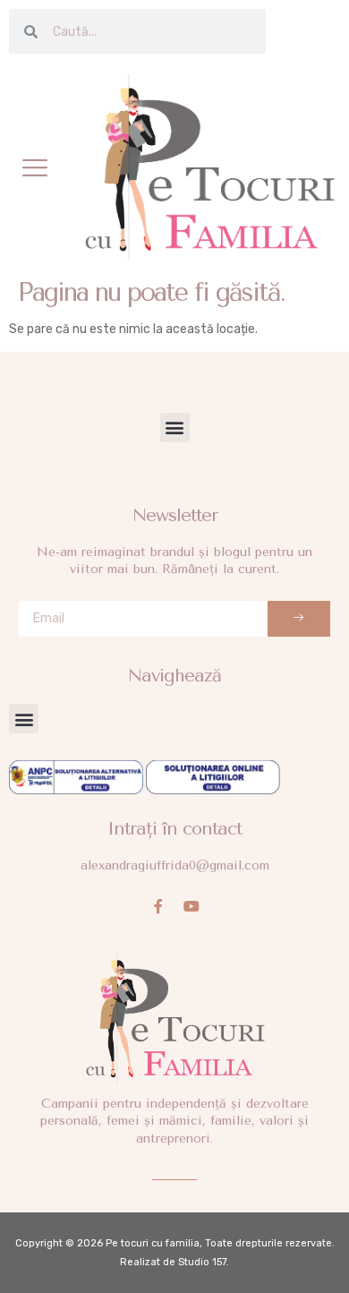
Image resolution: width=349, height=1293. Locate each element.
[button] (35, 167)
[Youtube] (191, 906)
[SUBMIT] (299, 619)
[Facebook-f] (158, 906)
